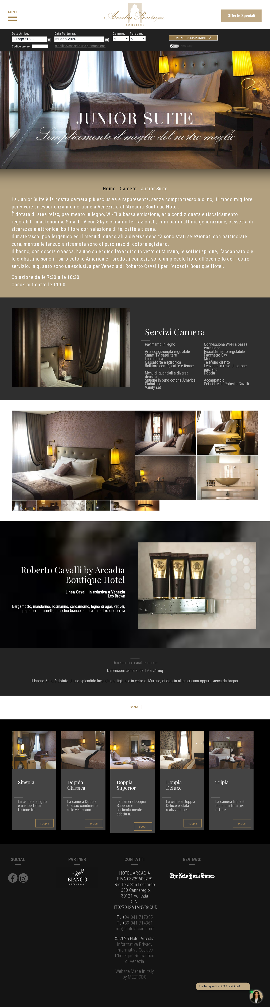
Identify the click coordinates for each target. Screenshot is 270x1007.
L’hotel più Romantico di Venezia (134, 958)
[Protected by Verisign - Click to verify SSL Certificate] (175, 45)
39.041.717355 (139, 917)
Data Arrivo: (20, 34)
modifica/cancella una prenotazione (80, 46)
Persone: (136, 34)
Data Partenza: (65, 34)
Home (109, 189)
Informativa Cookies (135, 950)
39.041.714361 (139, 923)
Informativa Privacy (134, 944)
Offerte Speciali (241, 15)
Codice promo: (21, 46)
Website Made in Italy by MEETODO (134, 974)
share (134, 707)
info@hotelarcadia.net (135, 928)
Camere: (119, 34)
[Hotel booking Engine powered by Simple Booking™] (187, 45)
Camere (128, 189)
